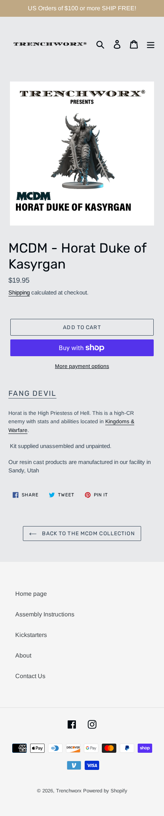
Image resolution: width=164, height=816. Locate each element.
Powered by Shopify (105, 791)
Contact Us (30, 676)
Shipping (19, 292)
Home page (31, 593)
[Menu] (150, 44)
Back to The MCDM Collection (87, 533)
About (23, 655)
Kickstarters (31, 635)
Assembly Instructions (44, 614)
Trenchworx (69, 791)
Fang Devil (32, 393)
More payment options (82, 366)
